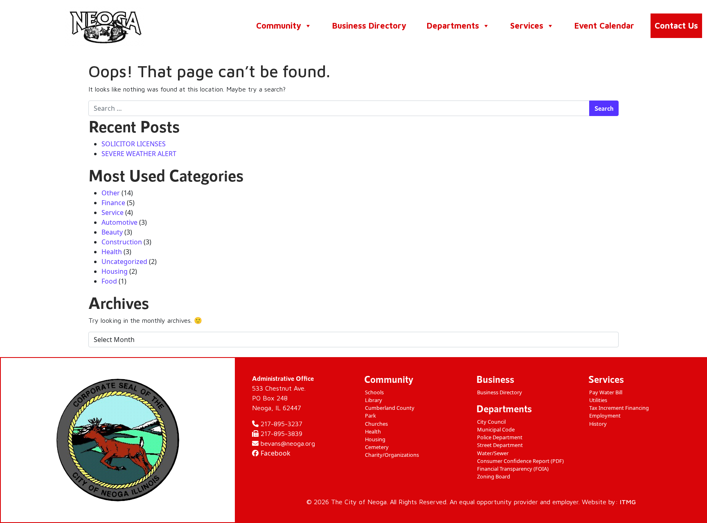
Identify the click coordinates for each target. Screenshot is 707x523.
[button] (308, 26)
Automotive (119, 222)
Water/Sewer (493, 453)
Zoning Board (493, 476)
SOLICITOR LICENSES (133, 143)
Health (111, 251)
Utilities (598, 400)
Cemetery (377, 447)
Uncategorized (124, 261)
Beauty (112, 232)
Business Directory (369, 25)
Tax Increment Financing (619, 407)
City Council (491, 421)
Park (370, 415)
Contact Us (676, 25)
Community (278, 25)
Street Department (500, 445)
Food (109, 281)
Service (112, 212)
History (598, 423)
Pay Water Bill (605, 392)
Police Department (499, 437)
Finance (113, 202)
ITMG (628, 501)
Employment (605, 415)
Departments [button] (453, 25)
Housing (114, 271)
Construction (121, 241)
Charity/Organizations (392, 454)
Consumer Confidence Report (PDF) (520, 461)
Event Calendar (604, 25)
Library (373, 400)
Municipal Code (496, 429)
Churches (376, 423)
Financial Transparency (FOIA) (513, 468)
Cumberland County (389, 407)
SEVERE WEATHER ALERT (138, 153)
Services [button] (526, 25)
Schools (374, 392)
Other (110, 192)
